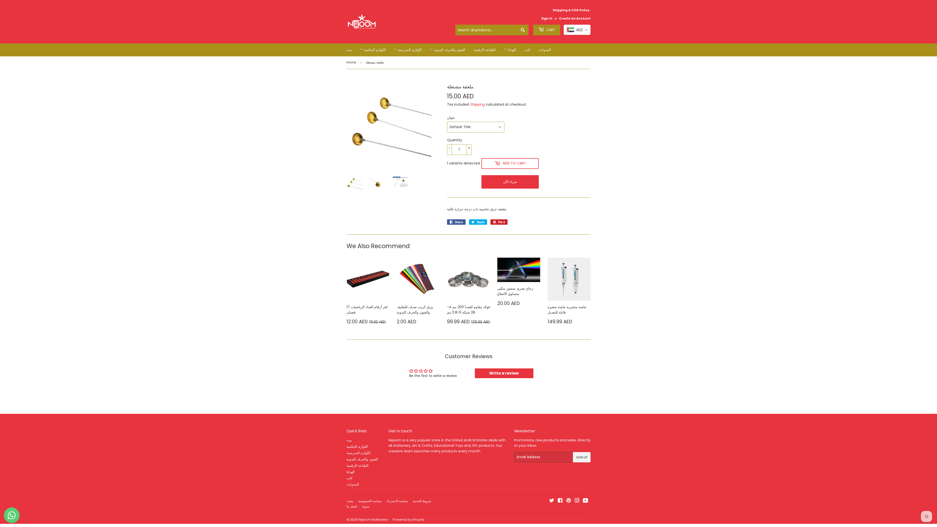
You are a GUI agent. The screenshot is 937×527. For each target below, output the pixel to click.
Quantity (454, 140)
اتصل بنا (351, 506)
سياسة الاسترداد (397, 501)
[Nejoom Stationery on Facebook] (560, 501)
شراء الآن (510, 181)
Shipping (477, 104)
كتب (527, 49)
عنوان (451, 117)
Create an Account (575, 18)
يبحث (350, 501)
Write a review (504, 373)
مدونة (365, 506)
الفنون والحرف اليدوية (449, 49)
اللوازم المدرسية (409, 49)
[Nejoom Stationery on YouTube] (585, 501)
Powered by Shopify (408, 519)
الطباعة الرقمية (485, 49)
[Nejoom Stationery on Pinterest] (568, 501)
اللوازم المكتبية (374, 49)
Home (351, 62)
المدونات (545, 49)
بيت (349, 49)
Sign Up (581, 457)
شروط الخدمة (422, 501)
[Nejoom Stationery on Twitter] (551, 501)
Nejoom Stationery (373, 519)
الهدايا (511, 49)
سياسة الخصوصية (370, 501)
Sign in (546, 18)
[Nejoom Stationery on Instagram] (577, 501)
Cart (550, 29)
